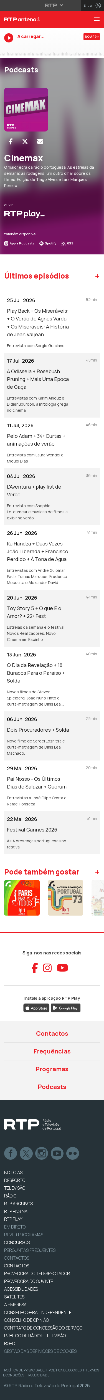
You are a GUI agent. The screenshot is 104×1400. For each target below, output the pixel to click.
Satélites (14, 1297)
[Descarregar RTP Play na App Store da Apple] (36, 1008)
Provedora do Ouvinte (28, 1281)
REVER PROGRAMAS (23, 1235)
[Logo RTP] (32, 1124)
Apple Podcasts (21, 243)
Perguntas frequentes (29, 1250)
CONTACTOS (16, 1266)
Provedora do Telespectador (37, 1273)
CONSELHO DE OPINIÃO (26, 1320)
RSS (69, 243)
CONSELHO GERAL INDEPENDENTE (38, 1312)
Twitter (26, 1153)
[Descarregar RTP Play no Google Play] (65, 1008)
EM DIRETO (15, 1227)
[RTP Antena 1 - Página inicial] (34, 19)
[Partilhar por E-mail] (40, 141)
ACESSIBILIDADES (21, 1289)
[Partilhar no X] (25, 141)
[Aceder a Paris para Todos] (22, 898)
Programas (52, 1069)
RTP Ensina (15, 1211)
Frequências (52, 1051)
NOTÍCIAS (13, 1172)
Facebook (10, 1153)
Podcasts (52, 1087)
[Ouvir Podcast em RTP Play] (24, 214)
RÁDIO (10, 1196)
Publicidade (38, 1375)
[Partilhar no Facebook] (11, 141)
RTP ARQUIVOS (18, 1204)
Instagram (42, 1153)
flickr (73, 1153)
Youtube (57, 1153)
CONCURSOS (17, 1242)
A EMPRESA (15, 1305)
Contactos (52, 1033)
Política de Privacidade (24, 1370)
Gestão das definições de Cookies (40, 1351)
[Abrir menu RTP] (52, 5)
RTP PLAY (13, 1219)
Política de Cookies (65, 1370)
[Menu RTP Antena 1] (98, 19)
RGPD (9, 1343)
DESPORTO (14, 1180)
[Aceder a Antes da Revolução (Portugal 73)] (65, 898)
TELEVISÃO (14, 1188)
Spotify (50, 243)
